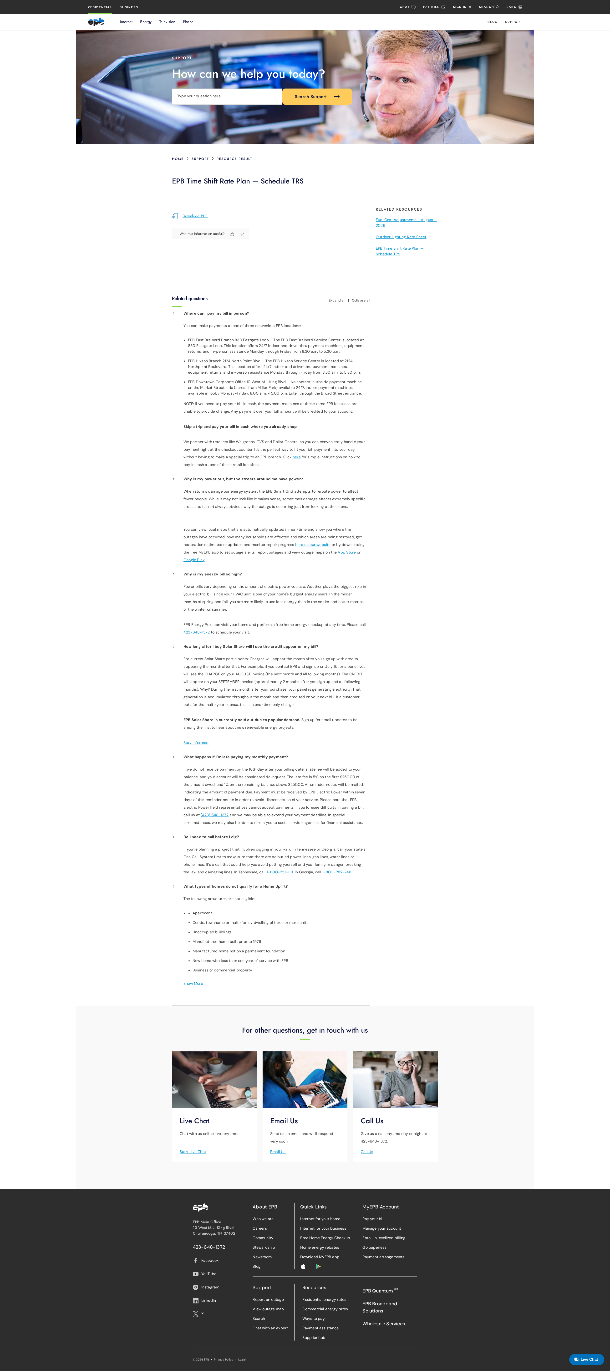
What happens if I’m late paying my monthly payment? (235, 756)
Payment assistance (320, 1328)
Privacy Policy (224, 1359)
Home (178, 158)
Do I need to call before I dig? (211, 836)
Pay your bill (373, 1218)
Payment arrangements (383, 1256)
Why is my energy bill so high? (212, 574)
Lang (512, 7)
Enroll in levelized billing (383, 1237)
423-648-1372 (196, 632)
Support (513, 22)
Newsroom (262, 1256)
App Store (347, 552)
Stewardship (264, 1247)
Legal (242, 1359)
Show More (193, 983)
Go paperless (374, 1247)
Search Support (311, 97)
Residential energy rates (324, 1299)
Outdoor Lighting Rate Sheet (401, 236)
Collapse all (361, 300)
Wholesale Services (383, 1324)
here (297, 457)
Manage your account (381, 1228)
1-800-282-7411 (336, 872)
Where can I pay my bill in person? (216, 313)
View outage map (268, 1309)
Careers (260, 1228)
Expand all (337, 300)
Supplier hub (313, 1337)
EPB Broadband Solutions (379, 1307)
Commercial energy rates (325, 1309)
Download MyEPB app (319, 1256)
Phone (188, 22)
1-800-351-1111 (280, 872)
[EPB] (96, 22)
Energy (146, 22)
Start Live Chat (193, 1151)
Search (259, 1318)
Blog (493, 22)
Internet (126, 22)
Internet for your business (323, 1228)
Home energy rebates (319, 1247)
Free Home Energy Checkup (325, 1237)
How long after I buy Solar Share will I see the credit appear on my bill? (250, 646)
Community (263, 1237)
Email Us (278, 1151)
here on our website (313, 544)
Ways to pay (313, 1318)
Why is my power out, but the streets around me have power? (243, 478)
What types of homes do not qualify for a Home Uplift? (235, 886)
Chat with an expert (270, 1328)
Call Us (367, 1151)
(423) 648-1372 (215, 814)
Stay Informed (196, 742)
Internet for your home (320, 1218)
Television (167, 22)
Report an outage (268, 1299)
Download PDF (195, 216)
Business (129, 7)
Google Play (193, 559)
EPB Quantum (380, 1290)
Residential (100, 7)
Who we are (263, 1218)
